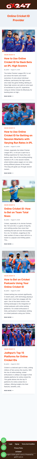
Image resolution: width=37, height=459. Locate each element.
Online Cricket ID (9, 54)
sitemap (18, 452)
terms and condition (28, 444)
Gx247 (4, 444)
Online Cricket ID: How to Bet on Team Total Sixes (17, 212)
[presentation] (18, 41)
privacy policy (18, 448)
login (10, 444)
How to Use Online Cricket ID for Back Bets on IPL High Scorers (18, 62)
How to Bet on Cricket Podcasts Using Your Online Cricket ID (17, 283)
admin (7, 69)
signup (17, 444)
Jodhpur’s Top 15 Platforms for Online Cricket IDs (16, 356)
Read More (8, 96)
